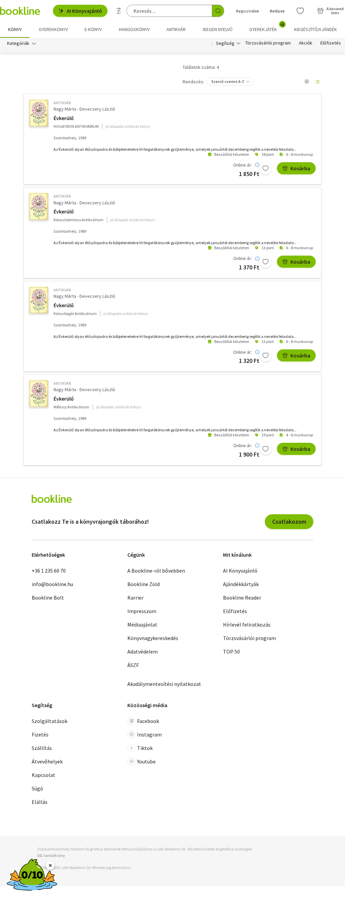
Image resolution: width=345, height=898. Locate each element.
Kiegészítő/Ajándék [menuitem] (315, 29)
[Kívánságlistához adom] (265, 168)
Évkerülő (64, 118)
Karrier (135, 597)
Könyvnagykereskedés (152, 638)
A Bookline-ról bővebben (156, 570)
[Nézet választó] (307, 82)
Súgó (37, 788)
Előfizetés (330, 43)
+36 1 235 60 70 (49, 570)
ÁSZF (133, 665)
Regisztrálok (247, 10)
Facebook (148, 721)
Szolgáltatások (49, 721)
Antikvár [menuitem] (176, 29)
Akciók (305, 43)
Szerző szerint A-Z (227, 81)
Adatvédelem (142, 651)
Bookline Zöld (143, 584)
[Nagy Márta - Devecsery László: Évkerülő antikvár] (38, 112)
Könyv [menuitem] (15, 29)
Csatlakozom (289, 521)
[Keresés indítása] (218, 11)
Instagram (149, 734)
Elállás (40, 802)
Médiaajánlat (142, 624)
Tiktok (145, 748)
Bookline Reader (242, 597)
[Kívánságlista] (300, 10)
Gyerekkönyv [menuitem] (53, 29)
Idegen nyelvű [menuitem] (217, 29)
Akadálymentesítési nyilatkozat (164, 683)
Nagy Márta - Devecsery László (84, 109)
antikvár (62, 102)
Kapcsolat (43, 775)
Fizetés (40, 734)
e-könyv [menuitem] (93, 29)
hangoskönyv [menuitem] (134, 29)
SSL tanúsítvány (51, 855)
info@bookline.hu (52, 584)
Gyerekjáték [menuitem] (266, 27)
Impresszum (141, 611)
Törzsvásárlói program (268, 43)
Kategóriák (18, 43)
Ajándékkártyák (241, 584)
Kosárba (300, 168)
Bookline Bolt (48, 597)
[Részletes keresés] (119, 11)
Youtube (146, 761)
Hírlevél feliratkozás (247, 624)
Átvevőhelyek (47, 761)
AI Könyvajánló (84, 10)
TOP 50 (231, 651)
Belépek (277, 10)
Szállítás (42, 748)
